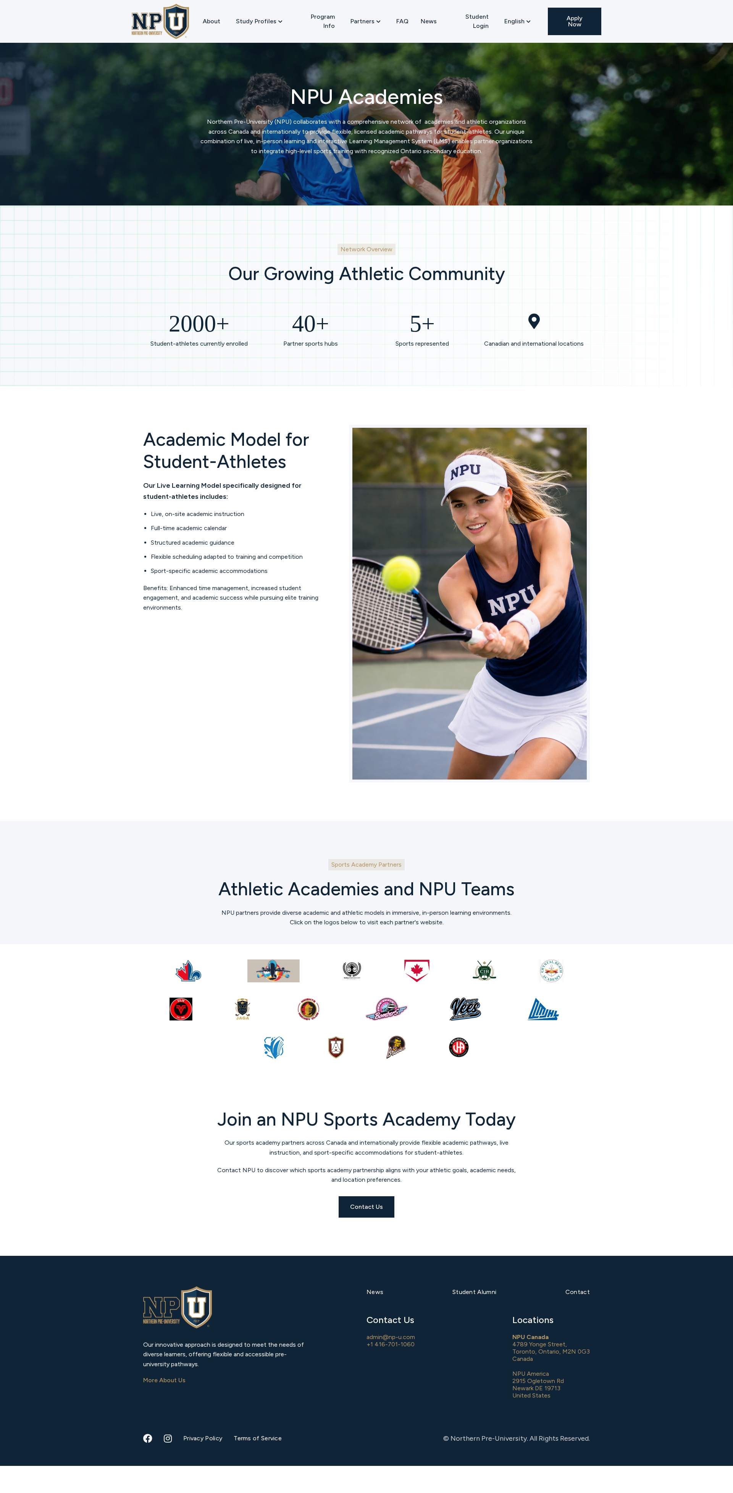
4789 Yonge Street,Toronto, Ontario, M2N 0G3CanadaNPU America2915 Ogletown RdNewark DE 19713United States (551, 1366)
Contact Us (366, 1206)
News (429, 21)
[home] (160, 21)
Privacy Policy (202, 1438)
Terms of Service (258, 1438)
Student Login (477, 21)
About (211, 21)
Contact (577, 1292)
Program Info (323, 21)
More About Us (164, 1380)
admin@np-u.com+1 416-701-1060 (390, 1340)
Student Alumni (474, 1292)
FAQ (402, 21)
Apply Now (575, 21)
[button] (259, 21)
